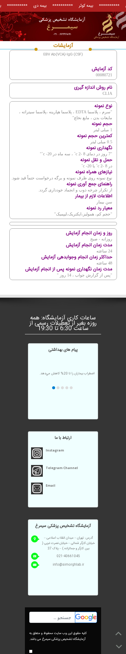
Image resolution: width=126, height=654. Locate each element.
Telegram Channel (62, 468)
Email (50, 485)
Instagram (55, 450)
